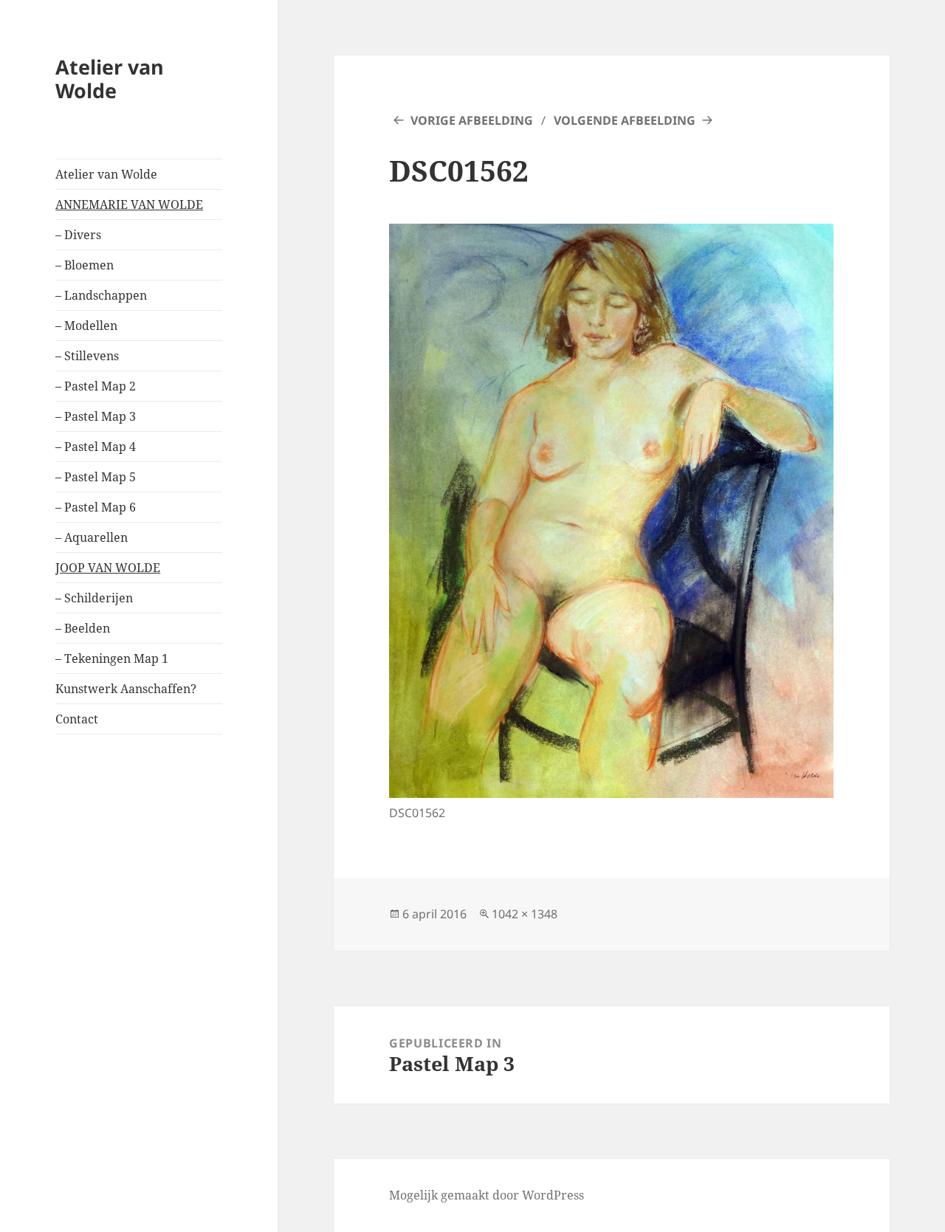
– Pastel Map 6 (95, 507)
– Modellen (86, 325)
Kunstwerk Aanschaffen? (125, 689)
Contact (76, 719)
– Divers (78, 235)
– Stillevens (87, 356)
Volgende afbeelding (624, 120)
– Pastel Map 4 (95, 446)
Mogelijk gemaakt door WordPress (486, 1195)
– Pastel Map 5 (95, 477)
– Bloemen (84, 265)
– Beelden (82, 628)
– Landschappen (101, 295)
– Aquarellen (91, 537)
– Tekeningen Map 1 (111, 658)
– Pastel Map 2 (95, 386)
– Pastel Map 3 (95, 416)
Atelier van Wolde (109, 78)
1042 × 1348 (524, 914)
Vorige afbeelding (471, 120)
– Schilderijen (94, 598)
